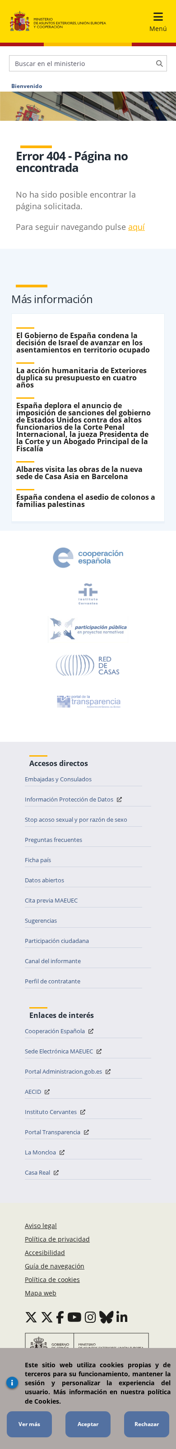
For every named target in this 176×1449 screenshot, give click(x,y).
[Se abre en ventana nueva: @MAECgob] (31, 1317)
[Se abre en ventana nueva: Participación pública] (88, 629)
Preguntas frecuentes (53, 840)
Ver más (29, 1424)
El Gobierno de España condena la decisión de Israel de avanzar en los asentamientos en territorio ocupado (83, 342)
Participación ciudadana (57, 941)
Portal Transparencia (53, 1132)
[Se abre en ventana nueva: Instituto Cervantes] (88, 594)
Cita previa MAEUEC (51, 900)
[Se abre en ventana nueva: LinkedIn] (122, 1317)
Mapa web (40, 1293)
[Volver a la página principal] (58, 21)
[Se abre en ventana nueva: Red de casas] (88, 665)
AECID (33, 1092)
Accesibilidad (45, 1252)
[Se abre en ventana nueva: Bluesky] (106, 1317)
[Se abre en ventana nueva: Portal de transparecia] (88, 701)
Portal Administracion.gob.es (64, 1071)
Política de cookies (52, 1279)
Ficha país (38, 860)
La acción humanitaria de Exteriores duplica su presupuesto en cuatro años (81, 378)
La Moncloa (41, 1152)
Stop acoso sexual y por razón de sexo (76, 819)
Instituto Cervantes (51, 1112)
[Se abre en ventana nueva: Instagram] (90, 1317)
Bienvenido (26, 86)
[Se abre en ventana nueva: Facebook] (60, 1317)
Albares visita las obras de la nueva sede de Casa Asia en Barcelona (79, 472)
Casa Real (38, 1172)
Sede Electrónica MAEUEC (59, 1051)
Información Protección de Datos (70, 799)
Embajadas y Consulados (58, 779)
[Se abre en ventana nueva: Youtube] (74, 1317)
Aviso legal (41, 1225)
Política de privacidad (57, 1239)
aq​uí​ (136, 226)
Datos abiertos (44, 880)
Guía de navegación (54, 1266)
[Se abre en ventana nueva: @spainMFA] (47, 1317)
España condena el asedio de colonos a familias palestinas (85, 500)
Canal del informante (53, 961)
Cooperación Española (55, 1031)
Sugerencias (41, 920)
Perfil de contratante (52, 981)
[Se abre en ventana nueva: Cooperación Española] (88, 558)
